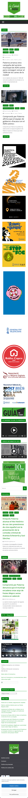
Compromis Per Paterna (8, 108)
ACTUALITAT (5, 49)
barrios (8, 59)
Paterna (16, 59)
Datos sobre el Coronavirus (8, 674)
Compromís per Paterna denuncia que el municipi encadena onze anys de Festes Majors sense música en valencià (14, 590)
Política (22, 108)
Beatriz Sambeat (7, 55)
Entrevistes (5, 515)
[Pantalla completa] (25, 436)
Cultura (16, 49)
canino (11, 59)
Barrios (11, 49)
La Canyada (5, 52)
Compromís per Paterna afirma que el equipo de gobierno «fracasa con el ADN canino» (14, 120)
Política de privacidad (7, 764)
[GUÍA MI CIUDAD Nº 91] (10, 618)
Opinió (14, 578)
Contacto (3, 761)
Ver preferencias (14, 794)
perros (20, 59)
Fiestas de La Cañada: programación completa (13, 702)
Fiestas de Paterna (7, 578)
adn (5, 59)
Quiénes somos (5, 758)
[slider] (12, 456)
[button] (14, 430)
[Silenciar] (22, 436)
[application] (14, 430)
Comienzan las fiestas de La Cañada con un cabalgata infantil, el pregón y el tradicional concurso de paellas (12, 711)
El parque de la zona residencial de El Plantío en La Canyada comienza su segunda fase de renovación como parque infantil (13, 731)
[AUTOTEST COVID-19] (9, 682)
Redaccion (13, 541)
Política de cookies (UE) (7, 767)
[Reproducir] (3, 436)
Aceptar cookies (14, 786)
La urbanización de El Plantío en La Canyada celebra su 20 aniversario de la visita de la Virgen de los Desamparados (12, 721)
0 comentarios (7, 57)
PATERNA (11, 52)
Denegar (14, 790)
